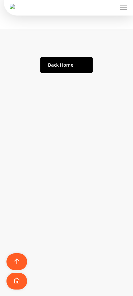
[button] (123, 8)
